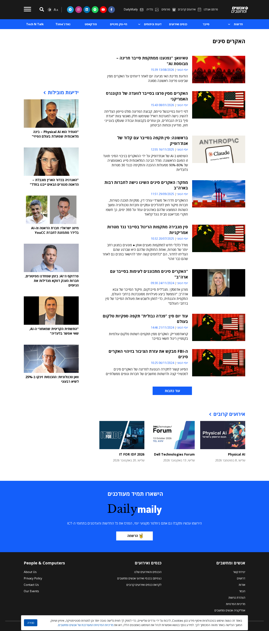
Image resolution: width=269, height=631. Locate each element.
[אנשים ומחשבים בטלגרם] (70, 10)
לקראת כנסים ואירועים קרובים (143, 585)
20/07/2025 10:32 (162, 239)
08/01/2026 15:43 (162, 105)
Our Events (31, 591)
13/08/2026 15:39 (162, 70)
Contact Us (31, 585)
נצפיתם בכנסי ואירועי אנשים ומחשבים (139, 578)
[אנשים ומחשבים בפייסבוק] (111, 10)
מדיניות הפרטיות (235, 604)
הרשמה (132, 535)
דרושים (241, 578)
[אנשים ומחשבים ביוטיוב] (103, 10)
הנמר (242, 591)
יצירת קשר (239, 572)
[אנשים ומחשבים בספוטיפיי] (95, 10)
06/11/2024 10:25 (162, 363)
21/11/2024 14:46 (162, 327)
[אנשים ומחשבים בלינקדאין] (87, 10)
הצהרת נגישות (237, 598)
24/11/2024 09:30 (162, 283)
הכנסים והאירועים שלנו (147, 572)
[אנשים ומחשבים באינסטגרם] (78, 10)
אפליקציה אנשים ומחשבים (229, 610)
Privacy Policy (33, 578)
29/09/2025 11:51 (162, 194)
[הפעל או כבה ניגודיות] (49, 9)
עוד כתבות (172, 391)
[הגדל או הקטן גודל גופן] (56, 9)
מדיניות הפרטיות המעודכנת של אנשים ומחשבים (85, 625)
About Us (30, 572)
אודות (242, 585)
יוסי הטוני (182, 69)
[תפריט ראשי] (27, 9)
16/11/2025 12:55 (162, 149)
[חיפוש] (41, 9)
